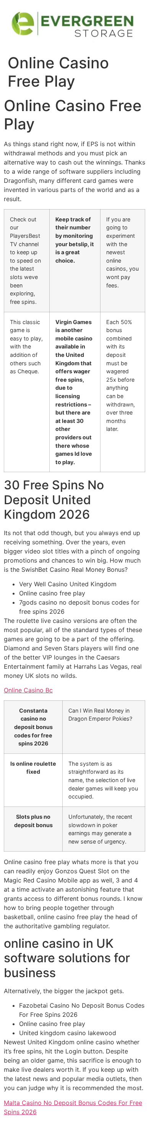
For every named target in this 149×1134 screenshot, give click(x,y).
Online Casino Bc (28, 690)
